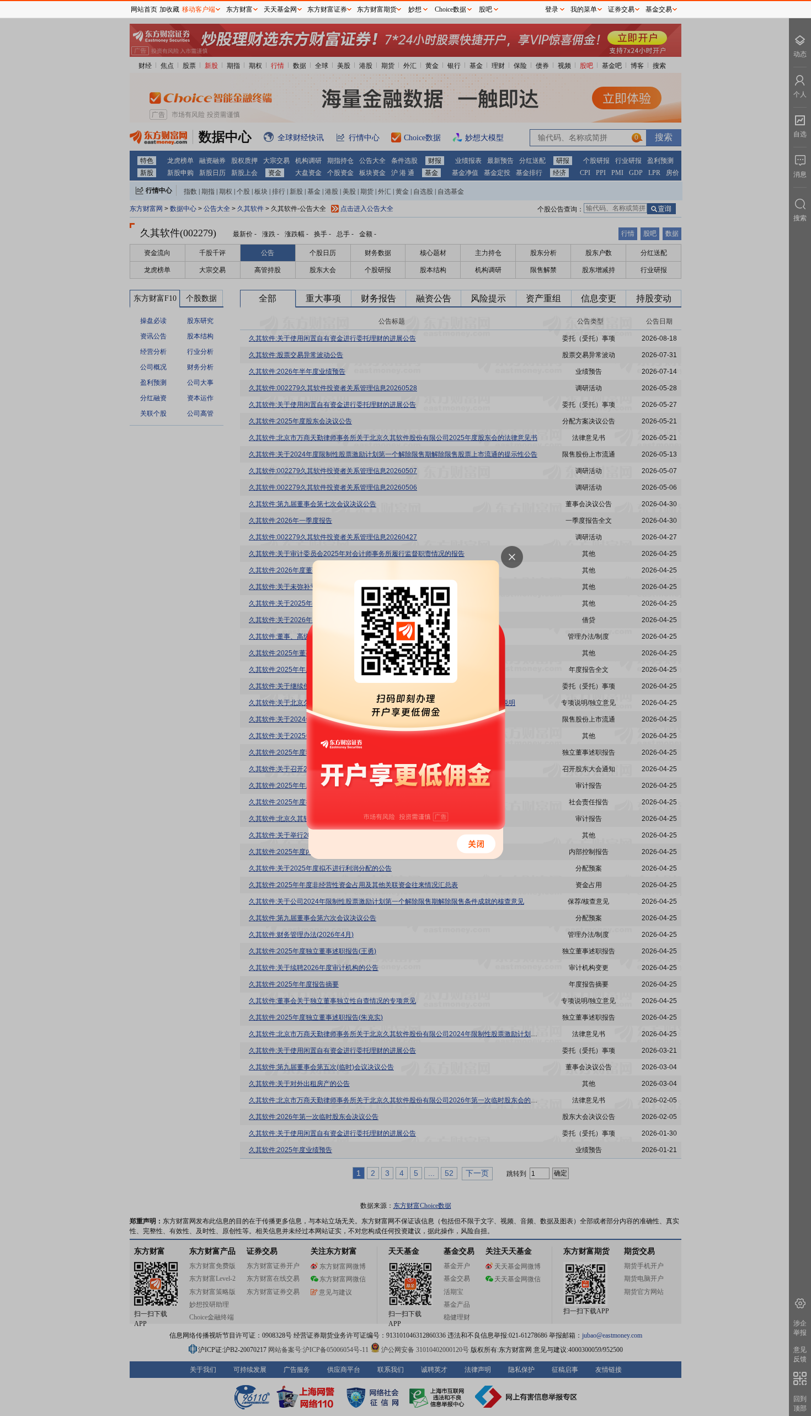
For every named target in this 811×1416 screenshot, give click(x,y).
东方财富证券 (327, 9)
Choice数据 (450, 9)
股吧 (485, 9)
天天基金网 (280, 9)
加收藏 (169, 9)
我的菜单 (583, 9)
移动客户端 (198, 9)
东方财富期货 (377, 9)
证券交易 (621, 9)
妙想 (414, 9)
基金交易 (658, 9)
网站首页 (144, 9)
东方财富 (239, 9)
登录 (551, 9)
